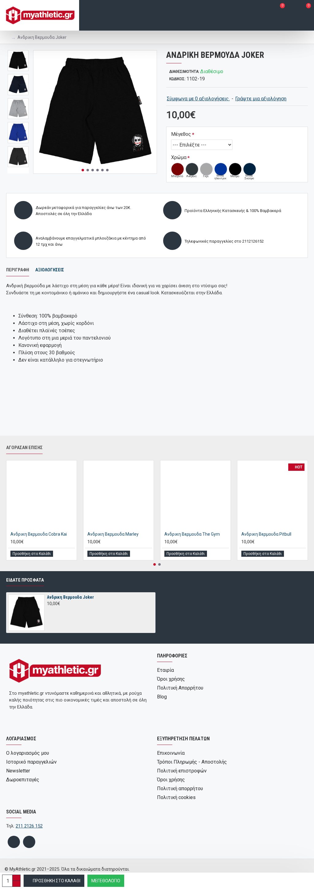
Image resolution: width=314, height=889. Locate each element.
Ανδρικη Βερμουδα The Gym (192, 534)
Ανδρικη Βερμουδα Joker (70, 597)
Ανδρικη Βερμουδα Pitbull (266, 534)
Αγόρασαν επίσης (24, 447)
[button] (83, 170)
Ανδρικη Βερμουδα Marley (113, 534)
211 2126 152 (29, 826)
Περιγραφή (17, 270)
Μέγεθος (181, 134)
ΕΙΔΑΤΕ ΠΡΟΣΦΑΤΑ (25, 580)
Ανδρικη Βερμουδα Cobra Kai (38, 534)
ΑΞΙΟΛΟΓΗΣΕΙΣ (49, 270)
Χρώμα (178, 157)
